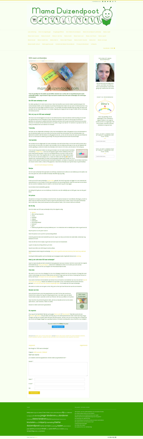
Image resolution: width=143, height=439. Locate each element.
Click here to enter (58, 327)
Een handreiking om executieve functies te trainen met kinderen (89, 420)
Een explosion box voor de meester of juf (84, 421)
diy (63, 412)
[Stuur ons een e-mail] (112, 1)
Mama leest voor (79, 36)
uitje (67, 337)
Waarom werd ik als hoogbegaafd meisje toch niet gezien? (88, 416)
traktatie (62, 428)
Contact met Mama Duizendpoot (65, 44)
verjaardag (30, 431)
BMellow (39, 315)
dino (55, 412)
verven (35, 431)
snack (47, 428)
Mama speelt (102, 36)
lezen (37, 422)
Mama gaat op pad (47, 44)
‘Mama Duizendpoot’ (43, 264)
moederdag (54, 426)
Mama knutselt (45, 36)
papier (28, 428)
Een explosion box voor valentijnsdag (83, 427)
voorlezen (42, 431)
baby (28, 412)
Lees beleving (32, 32)
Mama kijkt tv (54, 40)
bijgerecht (36, 412)
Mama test (92, 40)
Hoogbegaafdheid (58, 32)
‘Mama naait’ (57, 314)
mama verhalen (45, 426)
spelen (51, 429)
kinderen (82, 335)
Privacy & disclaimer (83, 44)
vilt (38, 431)
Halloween (69, 412)
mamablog (50, 422)
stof (57, 337)
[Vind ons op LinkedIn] (103, 1)
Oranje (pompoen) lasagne (81, 423)
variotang (78, 256)
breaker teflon (50, 180)
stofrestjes (62, 337)
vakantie (71, 337)
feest (66, 412)
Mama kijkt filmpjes (66, 40)
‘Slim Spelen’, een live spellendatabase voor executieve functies (89, 411)
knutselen (31, 422)
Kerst (57, 416)
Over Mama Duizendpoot (73, 32)
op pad (48, 337)
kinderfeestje (29, 419)
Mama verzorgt (102, 40)
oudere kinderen (67, 426)
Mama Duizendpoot (50, 60)
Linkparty (94, 44)
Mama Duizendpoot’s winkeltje (92, 32)
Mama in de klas (57, 36)
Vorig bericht (32, 345)
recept (43, 428)
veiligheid (76, 337)
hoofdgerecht (30, 416)
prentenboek (37, 428)
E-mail (31, 383)
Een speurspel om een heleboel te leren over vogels (86, 415)
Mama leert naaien (33, 36)
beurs (57, 335)
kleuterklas (53, 419)
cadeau (40, 412)
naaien (44, 337)
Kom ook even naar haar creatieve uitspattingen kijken (46, 283)
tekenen (58, 428)
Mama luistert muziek (80, 40)
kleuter (49, 419)
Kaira (36, 437)
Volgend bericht (83, 345)
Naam (31, 379)
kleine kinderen (33, 337)
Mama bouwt (31, 40)
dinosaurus (59, 412)
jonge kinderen (76, 335)
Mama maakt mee (43, 40)
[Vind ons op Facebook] (110, 1)
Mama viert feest (91, 36)
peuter (32, 429)
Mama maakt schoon (34, 44)
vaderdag (66, 428)
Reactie (31, 361)
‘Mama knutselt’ (66, 314)
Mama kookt (68, 36)
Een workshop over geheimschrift (82, 418)
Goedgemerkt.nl (39, 151)
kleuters (58, 419)
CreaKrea (52, 412)
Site (29, 388)
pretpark (53, 337)
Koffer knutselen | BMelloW (40, 352)
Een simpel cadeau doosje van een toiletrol (84, 413)
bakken (32, 412)
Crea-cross (62, 335)
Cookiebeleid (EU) (96, 1)
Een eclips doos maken (80, 425)
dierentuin (68, 335)
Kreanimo (32, 315)
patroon (34, 212)
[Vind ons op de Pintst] (105, 1)
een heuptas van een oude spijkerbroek (47, 276)
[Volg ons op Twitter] (107, 1)
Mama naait (106, 32)
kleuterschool (63, 419)
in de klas (36, 416)
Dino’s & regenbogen (45, 32)
